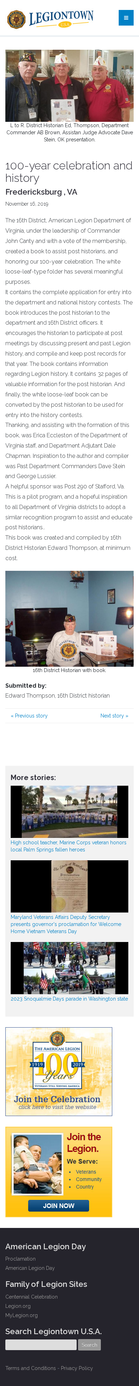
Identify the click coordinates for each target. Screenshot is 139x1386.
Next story (114, 716)
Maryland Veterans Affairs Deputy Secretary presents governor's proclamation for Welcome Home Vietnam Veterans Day (66, 924)
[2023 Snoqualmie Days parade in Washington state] (69, 968)
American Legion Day (30, 1268)
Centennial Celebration (31, 1297)
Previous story (29, 716)
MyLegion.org (21, 1315)
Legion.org (18, 1306)
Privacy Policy (77, 1368)
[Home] (51, 18)
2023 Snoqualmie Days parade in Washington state (69, 999)
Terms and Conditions (30, 1368)
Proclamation (20, 1259)
